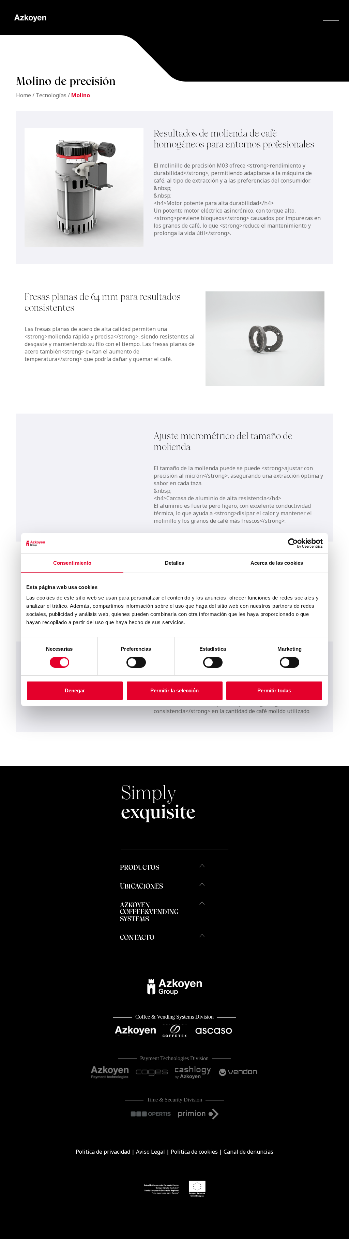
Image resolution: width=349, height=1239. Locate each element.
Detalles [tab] (174, 563)
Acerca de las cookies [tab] (277, 563)
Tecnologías (51, 95)
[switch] (136, 662)
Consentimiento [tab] (72, 563)
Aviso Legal (150, 1151)
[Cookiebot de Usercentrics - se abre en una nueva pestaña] (293, 543)
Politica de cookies (194, 1151)
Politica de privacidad (103, 1151)
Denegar (75, 690)
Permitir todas (274, 690)
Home (23, 95)
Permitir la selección (174, 690)
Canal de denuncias (248, 1151)
